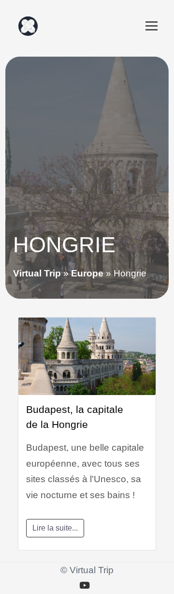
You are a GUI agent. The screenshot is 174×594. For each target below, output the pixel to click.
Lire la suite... (55, 528)
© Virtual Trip (87, 570)
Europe (87, 273)
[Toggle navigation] (151, 26)
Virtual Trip (37, 273)
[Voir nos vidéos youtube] (85, 586)
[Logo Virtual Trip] (28, 26)
